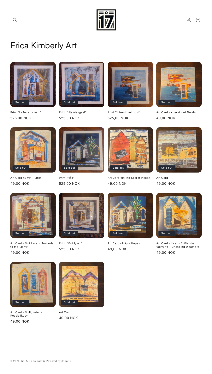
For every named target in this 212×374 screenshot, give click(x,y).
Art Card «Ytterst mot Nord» (176, 112)
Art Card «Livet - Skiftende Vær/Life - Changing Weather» (177, 245)
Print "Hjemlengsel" (72, 112)
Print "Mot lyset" (70, 243)
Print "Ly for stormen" (25, 112)
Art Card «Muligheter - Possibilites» (26, 314)
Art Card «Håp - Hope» (124, 243)
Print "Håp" (67, 177)
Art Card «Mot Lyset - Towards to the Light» (31, 245)
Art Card (162, 177)
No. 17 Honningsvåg (33, 361)
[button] (14, 20)
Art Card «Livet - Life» (26, 177)
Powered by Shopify (58, 361)
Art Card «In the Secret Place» (129, 177)
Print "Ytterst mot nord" (124, 112)
